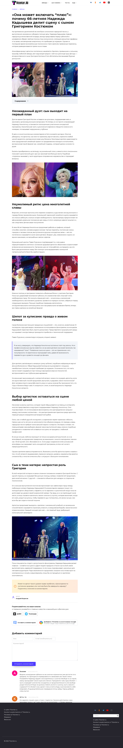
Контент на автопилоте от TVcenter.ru (17, 712)
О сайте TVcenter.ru (10, 710)
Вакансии (7, 719)
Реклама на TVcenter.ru (12, 715)
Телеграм (32, 614)
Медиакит (7, 717)
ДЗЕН (19, 614)
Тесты (67, 3)
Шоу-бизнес (56, 3)
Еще (73, 3)
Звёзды (44, 3)
